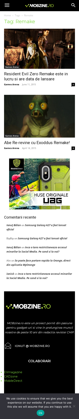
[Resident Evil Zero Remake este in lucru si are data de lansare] (39, 49)
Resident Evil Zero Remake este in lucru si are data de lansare (36, 76)
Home (7, 15)
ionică (10, 274)
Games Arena (12, 67)
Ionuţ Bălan (13, 225)
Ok (40, 413)
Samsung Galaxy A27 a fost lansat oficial (42, 238)
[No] (74, 406)
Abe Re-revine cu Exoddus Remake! (37, 142)
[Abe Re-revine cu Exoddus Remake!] (39, 116)
